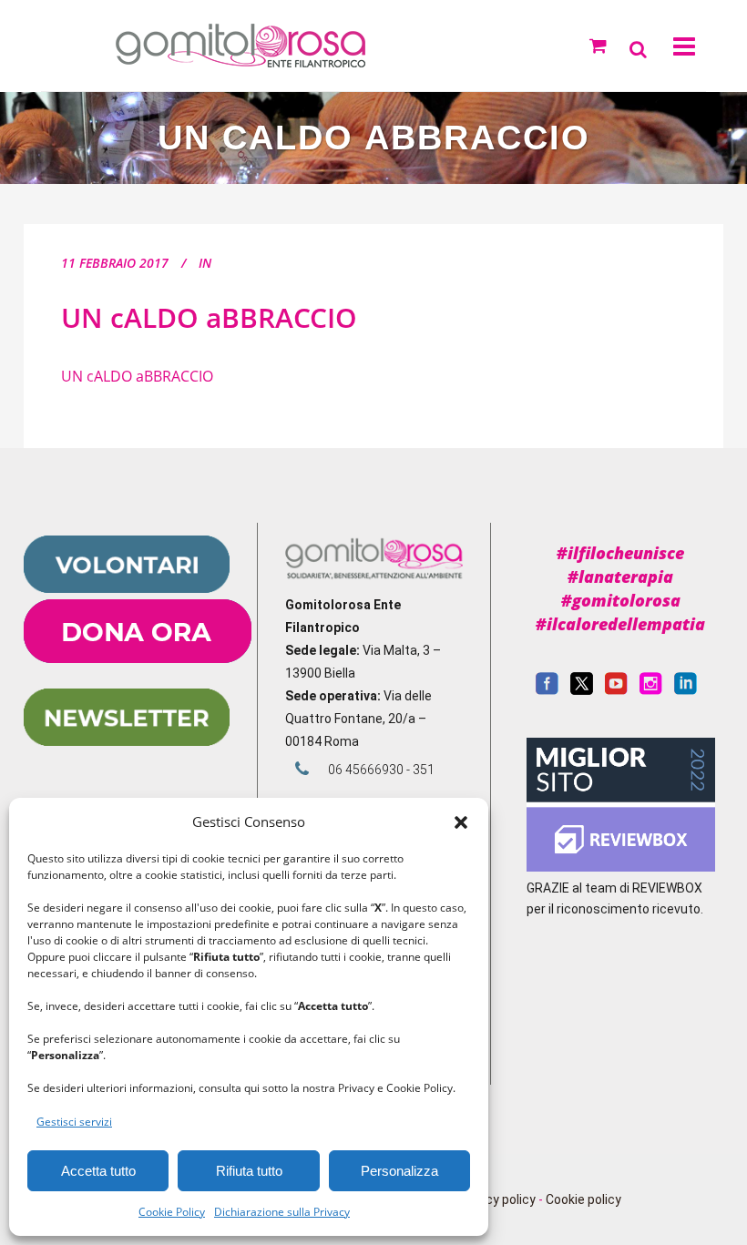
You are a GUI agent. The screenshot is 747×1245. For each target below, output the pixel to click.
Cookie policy (583, 1199)
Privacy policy (496, 1199)
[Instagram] (651, 690)
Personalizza (399, 1171)
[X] (581, 690)
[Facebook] (547, 690)
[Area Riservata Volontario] (127, 588)
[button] (461, 822)
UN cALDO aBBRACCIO (209, 317)
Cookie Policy (171, 1211)
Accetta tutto (98, 1171)
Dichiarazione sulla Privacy (282, 1211)
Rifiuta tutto (249, 1171)
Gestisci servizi (74, 1121)
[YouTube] (616, 690)
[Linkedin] (685, 690)
